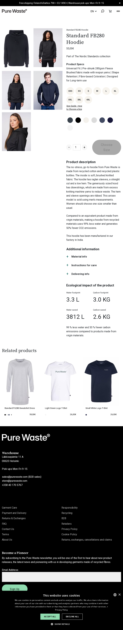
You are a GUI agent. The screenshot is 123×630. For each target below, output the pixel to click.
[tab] (93, 256)
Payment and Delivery (14, 513)
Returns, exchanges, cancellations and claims (87, 539)
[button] (61, 624)
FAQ (4, 523)
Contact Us (8, 529)
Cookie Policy (69, 534)
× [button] (119, 594)
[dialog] (61, 610)
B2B (64, 518)
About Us (7, 539)
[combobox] (101, 11)
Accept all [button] (50, 616)
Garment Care (9, 507)
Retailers (67, 523)
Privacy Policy (70, 529)
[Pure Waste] (14, 10)
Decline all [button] (72, 616)
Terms (5, 534)
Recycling (67, 513)
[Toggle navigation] (118, 10)
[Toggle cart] (110, 11)
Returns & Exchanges (14, 518)
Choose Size (107, 147)
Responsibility (70, 507)
